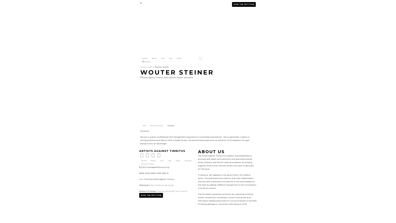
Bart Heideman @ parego (162, 185)
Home (145, 58)
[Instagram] (153, 155)
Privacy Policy (147, 164)
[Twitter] (141, 155)
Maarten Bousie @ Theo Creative (172, 191)
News (154, 58)
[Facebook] (147, 155)
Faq (170, 58)
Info (163, 58)
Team (178, 58)
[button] (200, 58)
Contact (188, 161)
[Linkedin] (158, 155)
